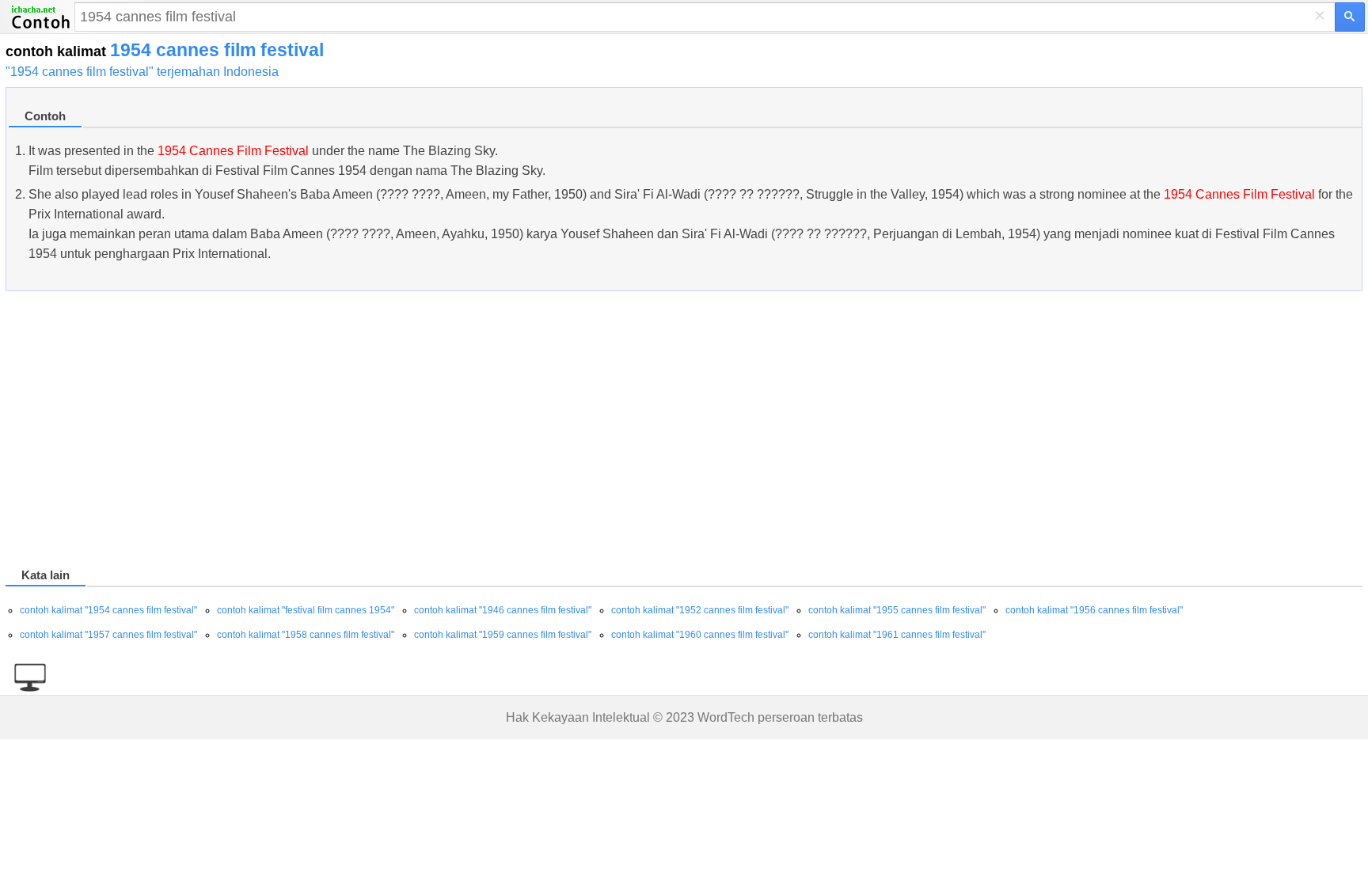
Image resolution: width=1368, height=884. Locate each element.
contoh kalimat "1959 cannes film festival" (502, 634)
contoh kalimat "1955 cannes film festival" (897, 610)
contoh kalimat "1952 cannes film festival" (699, 610)
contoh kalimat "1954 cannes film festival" (108, 610)
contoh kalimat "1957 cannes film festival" (108, 634)
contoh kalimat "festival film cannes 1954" (305, 610)
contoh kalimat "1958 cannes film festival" (305, 634)
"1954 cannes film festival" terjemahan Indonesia (142, 71)
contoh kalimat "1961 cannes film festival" (897, 634)
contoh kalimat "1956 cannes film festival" (1094, 610)
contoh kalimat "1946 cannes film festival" (502, 610)
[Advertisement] (481, 432)
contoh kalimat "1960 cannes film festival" (699, 634)
